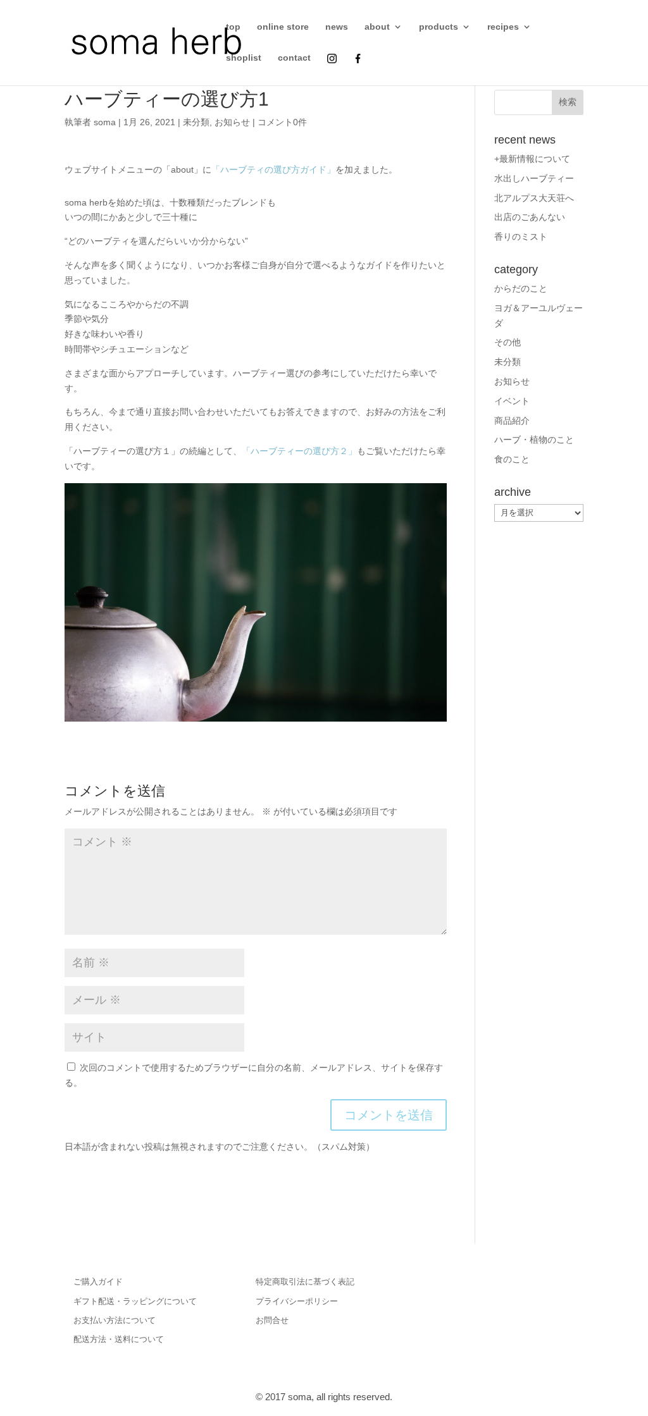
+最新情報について (532, 159)
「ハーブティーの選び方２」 (299, 451)
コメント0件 (282, 122)
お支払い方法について (114, 1320)
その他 (507, 342)
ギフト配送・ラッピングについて (135, 1301)
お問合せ (272, 1320)
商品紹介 (512, 421)
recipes (503, 27)
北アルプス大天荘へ (534, 198)
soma (105, 122)
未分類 (196, 122)
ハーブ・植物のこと (534, 439)
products (438, 27)
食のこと (512, 459)
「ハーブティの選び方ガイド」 (273, 169)
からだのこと (520, 288)
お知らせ (232, 122)
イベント (512, 401)
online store (283, 27)
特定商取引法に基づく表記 (305, 1281)
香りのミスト (520, 236)
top (233, 27)
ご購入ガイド (98, 1281)
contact (294, 58)
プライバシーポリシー (297, 1301)
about (377, 27)
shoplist (243, 58)
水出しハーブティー (534, 178)
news (336, 27)
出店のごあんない (529, 217)
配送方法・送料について (118, 1339)
